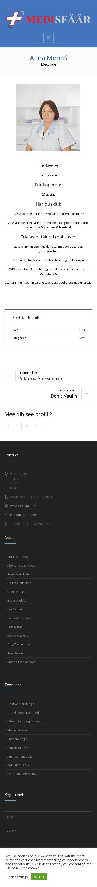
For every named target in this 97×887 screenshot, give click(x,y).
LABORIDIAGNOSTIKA (21, 774)
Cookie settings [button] (17, 877)
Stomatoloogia (17, 739)
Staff (82, 338)
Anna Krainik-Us (18, 574)
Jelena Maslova (17, 636)
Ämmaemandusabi (20, 756)
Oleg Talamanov (18, 644)
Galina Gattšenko (19, 583)
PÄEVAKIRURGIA (18, 765)
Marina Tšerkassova (21, 662)
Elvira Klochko (16, 600)
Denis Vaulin (64, 396)
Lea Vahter (14, 609)
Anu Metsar (15, 653)
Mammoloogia (17, 730)
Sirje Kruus (14, 627)
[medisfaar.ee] (48, 19)
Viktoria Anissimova (41, 378)
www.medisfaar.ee (23, 506)
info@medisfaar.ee (23, 515)
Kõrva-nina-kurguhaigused (25, 721)
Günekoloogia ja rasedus (24, 713)
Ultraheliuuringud (19, 748)
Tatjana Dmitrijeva (19, 618)
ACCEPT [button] (39, 877)
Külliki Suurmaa (18, 557)
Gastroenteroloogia (21, 704)
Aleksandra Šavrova (21, 565)
